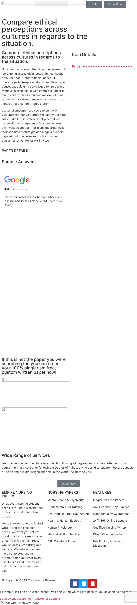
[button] (51, 4)
